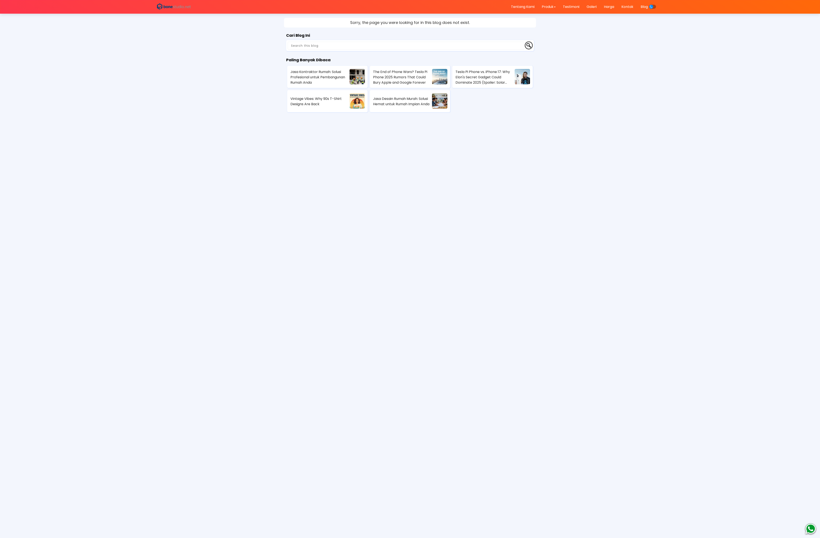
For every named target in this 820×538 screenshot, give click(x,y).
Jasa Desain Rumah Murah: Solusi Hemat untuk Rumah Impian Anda (401, 101)
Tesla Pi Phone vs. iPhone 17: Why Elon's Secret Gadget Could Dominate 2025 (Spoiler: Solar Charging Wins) (482, 77)
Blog (644, 6)
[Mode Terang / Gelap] (652, 7)
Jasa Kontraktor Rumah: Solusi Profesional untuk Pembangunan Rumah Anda (317, 77)
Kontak (627, 6)
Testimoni (571, 6)
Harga (609, 6)
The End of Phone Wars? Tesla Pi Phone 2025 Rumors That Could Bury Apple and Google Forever (400, 77)
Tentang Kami (522, 6)
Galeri (592, 6)
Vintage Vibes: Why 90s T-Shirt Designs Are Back (316, 101)
